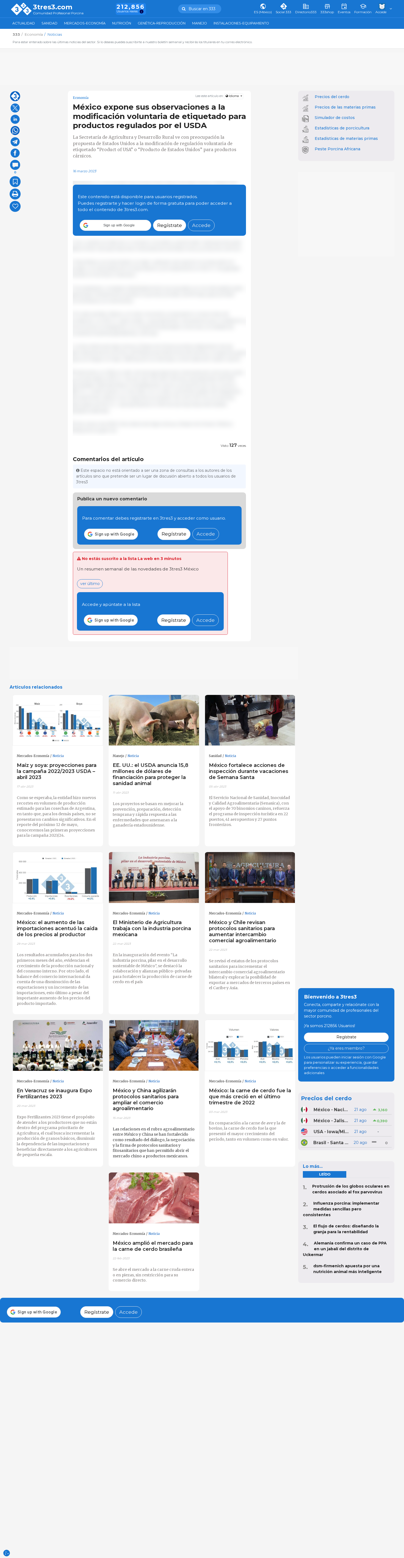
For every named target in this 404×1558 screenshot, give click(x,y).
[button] (115, 225)
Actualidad (23, 23)
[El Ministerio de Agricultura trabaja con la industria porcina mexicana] (154, 877)
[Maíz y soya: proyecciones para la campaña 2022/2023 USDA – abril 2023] (58, 720)
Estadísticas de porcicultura (342, 128)
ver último (90, 583)
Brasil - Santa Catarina (331, 1142)
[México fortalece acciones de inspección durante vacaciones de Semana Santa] (250, 720)
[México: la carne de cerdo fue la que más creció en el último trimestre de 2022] (250, 1045)
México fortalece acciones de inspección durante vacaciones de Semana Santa (248, 771)
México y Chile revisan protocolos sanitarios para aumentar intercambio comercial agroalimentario (242, 931)
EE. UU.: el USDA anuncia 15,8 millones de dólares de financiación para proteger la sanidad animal (150, 774)
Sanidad (49, 23)
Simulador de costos (335, 117)
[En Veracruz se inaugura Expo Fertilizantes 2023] (58, 1045)
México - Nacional (332, 1109)
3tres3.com (52, 7)
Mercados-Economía (85, 23)
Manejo (199, 23)
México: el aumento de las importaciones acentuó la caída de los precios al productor (57, 928)
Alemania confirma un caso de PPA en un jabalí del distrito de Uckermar (345, 1249)
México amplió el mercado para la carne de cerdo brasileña (153, 1246)
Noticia (58, 756)
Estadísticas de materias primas (346, 138)
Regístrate (169, 225)
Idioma (234, 96)
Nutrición (121, 23)
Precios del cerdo (332, 96)
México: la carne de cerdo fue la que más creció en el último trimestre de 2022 (250, 1096)
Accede (201, 225)
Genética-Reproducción (162, 23)
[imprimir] (15, 193)
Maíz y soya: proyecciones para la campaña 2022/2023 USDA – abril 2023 (56, 771)
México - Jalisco (332, 1120)
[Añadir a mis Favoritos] (15, 181)
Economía (80, 98)
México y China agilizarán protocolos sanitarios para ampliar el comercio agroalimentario (146, 1099)
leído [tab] (324, 1174)
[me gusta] (15, 206)
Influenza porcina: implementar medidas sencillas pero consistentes (341, 1209)
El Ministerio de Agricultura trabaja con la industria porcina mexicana (152, 928)
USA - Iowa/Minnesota (332, 1131)
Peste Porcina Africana (337, 148)
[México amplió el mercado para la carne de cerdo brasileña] (154, 1198)
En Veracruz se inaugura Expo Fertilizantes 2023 (54, 1093)
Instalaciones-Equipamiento (241, 23)
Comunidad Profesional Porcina (58, 13)
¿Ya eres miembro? (346, 1048)
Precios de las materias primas (345, 107)
